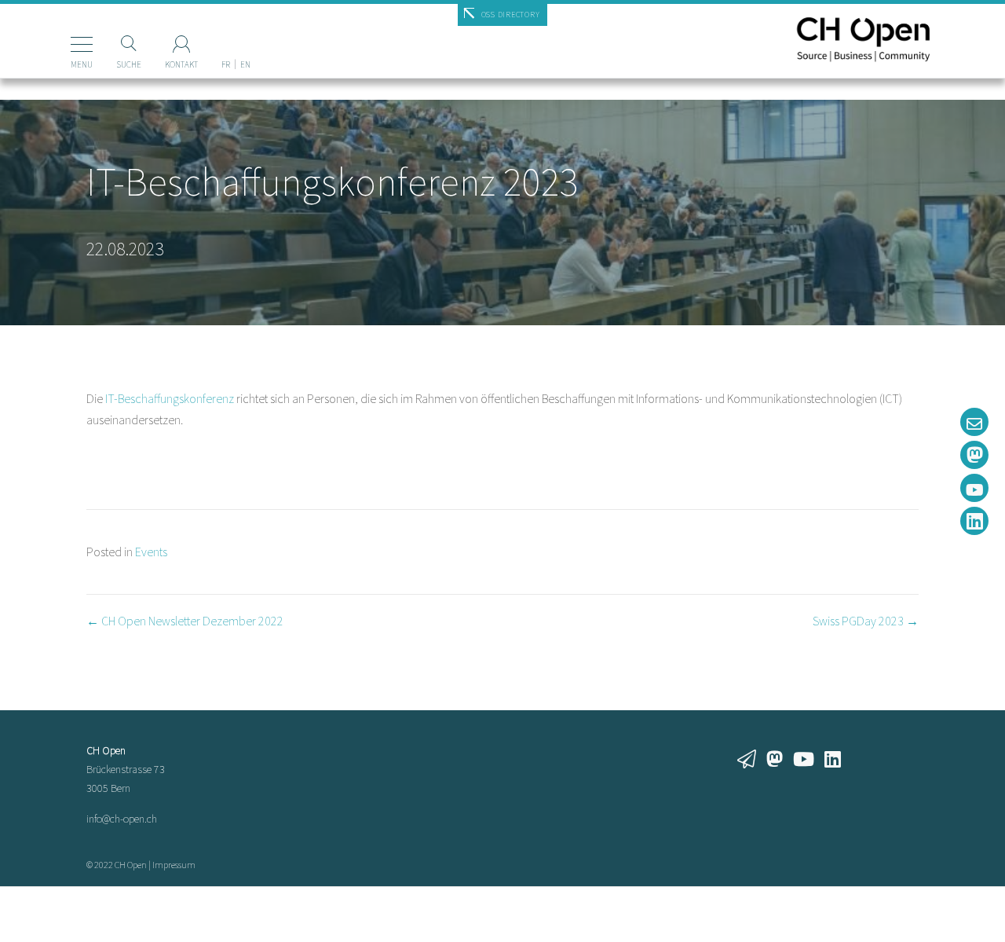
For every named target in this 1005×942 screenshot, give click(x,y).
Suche (128, 64)
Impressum (174, 865)
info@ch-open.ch (121, 819)
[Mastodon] (974, 455)
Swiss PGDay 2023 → (866, 621)
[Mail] (974, 422)
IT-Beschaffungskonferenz (169, 398)
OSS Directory (510, 14)
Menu (82, 64)
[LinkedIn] (974, 521)
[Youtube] (974, 488)
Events (151, 551)
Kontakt (181, 64)
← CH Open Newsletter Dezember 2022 (184, 621)
